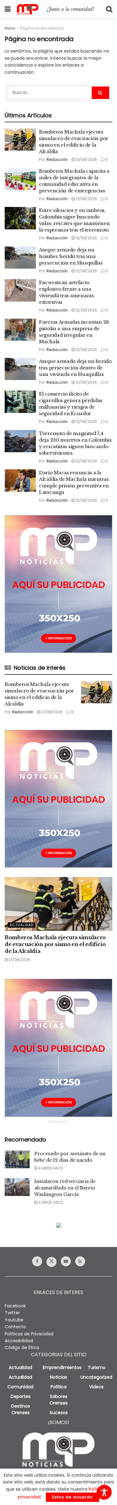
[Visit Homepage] (58, 9)
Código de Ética (22, 1347)
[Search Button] (109, 9)
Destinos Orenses (20, 1409)
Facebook (15, 1306)
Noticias (58, 1377)
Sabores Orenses (59, 1399)
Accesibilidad (19, 1341)
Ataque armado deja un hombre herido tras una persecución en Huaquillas (71, 256)
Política (58, 1387)
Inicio (10, 28)
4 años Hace (50, 1168)
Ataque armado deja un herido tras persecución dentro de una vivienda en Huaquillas (75, 367)
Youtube (14, 1320)
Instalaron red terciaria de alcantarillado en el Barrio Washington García (64, 1188)
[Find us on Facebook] (37, 1261)
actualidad (20, 1367)
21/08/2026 (86, 159)
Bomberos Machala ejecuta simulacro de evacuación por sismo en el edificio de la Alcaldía (55, 944)
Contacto (15, 1327)
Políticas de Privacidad (29, 1334)
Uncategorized (96, 1377)
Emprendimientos (62, 1367)
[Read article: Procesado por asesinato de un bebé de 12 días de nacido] (17, 1159)
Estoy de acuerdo (72, 1497)
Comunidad (20, 1387)
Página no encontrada (42, 28)
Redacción (57, 159)
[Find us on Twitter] (51, 1262)
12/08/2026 (86, 238)
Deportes (21, 1396)
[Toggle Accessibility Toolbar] (104, 1492)
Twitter (12, 1313)
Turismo (96, 1367)
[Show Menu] (8, 9)
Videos (96, 1387)
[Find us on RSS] (80, 1261)
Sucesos (59, 1412)
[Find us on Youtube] (66, 1261)
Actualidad (21, 924)
